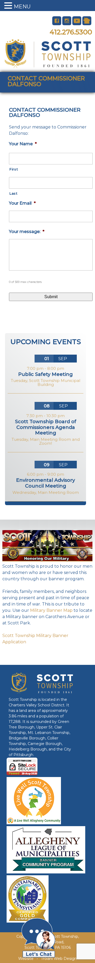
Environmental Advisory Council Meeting (45, 483)
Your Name (23, 143)
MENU (22, 6)
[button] (9, 6)
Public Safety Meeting (45, 374)
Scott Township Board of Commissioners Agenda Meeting (45, 427)
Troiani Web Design (59, 958)
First (13, 169)
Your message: (26, 231)
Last (13, 193)
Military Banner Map (51, 610)
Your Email (22, 203)
